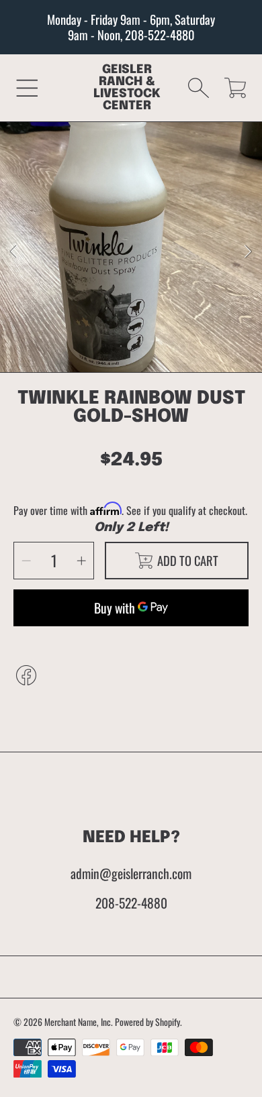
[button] (27, 87)
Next (248, 252)
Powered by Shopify (147, 1022)
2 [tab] (141, 346)
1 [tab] (121, 346)
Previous (14, 252)
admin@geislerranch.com (131, 873)
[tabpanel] (131, 252)
